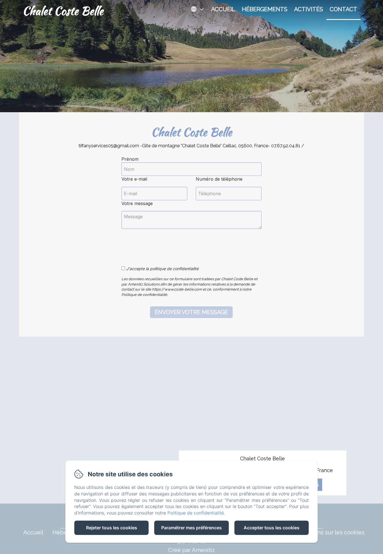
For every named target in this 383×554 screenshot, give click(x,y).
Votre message (137, 203)
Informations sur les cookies (327, 532)
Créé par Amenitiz (191, 550)
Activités (308, 9)
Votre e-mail (134, 179)
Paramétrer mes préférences (191, 527)
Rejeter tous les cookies (111, 527)
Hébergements (264, 9)
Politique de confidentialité (195, 513)
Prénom (130, 159)
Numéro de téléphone (219, 179)
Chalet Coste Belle (62, 11)
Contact (343, 9)
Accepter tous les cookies (271, 527)
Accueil (223, 9)
